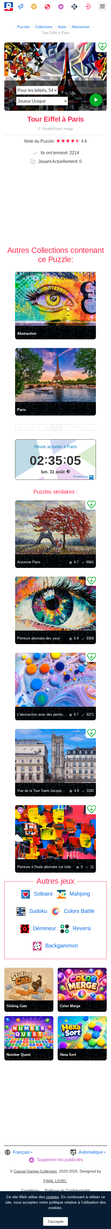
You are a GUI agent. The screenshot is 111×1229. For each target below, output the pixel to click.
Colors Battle (78, 911)
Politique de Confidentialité (67, 1190)
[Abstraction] (55, 299)
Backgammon (61, 946)
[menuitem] (21, 6)
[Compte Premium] (61, 6)
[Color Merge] (82, 984)
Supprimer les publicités (60, 1159)
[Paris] (55, 375)
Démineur (43, 928)
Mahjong (79, 894)
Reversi (81, 928)
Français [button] (21, 1152)
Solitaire (42, 894)
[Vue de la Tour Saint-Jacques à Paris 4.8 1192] (55, 756)
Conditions (30, 1190)
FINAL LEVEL (55, 1181)
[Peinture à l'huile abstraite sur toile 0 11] (55, 832)
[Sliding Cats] (28, 984)
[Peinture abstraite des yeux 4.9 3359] (55, 604)
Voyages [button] (48, 6)
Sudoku (37, 911)
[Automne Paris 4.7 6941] (55, 527)
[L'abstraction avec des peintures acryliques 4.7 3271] (55, 680)
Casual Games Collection (35, 1171)
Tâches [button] (35, 6)
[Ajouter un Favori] (101, 47)
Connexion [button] (88, 6)
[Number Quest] (28, 1032)
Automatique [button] (91, 1152)
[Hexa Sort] (82, 1032)
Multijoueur (21, 6)
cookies (52, 1197)
